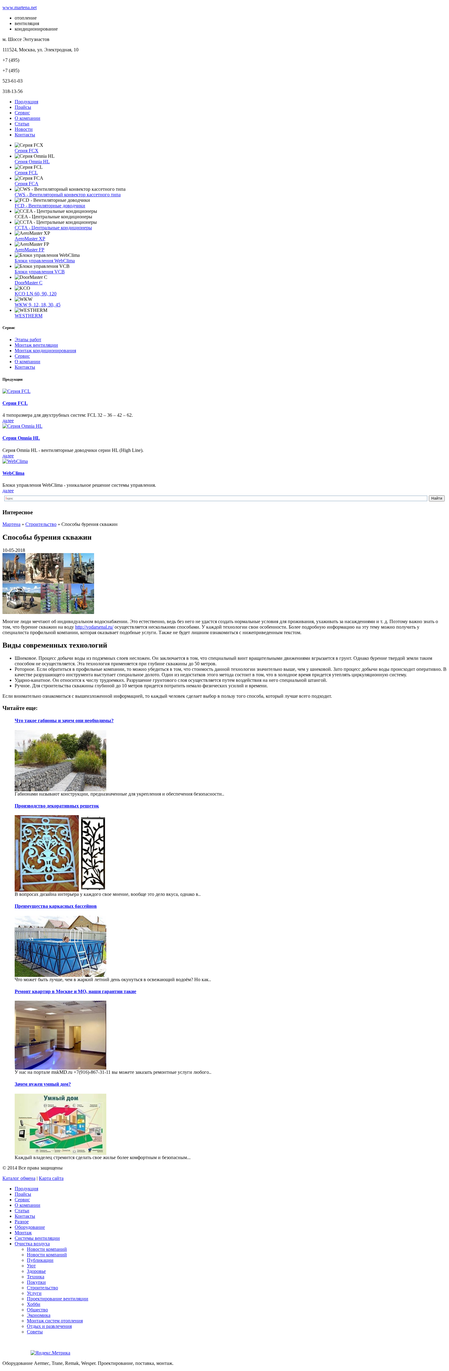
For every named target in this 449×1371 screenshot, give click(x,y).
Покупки (36, 1282)
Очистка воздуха (32, 1243)
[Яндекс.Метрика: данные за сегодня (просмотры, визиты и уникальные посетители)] (50, 1353)
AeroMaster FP (29, 249)
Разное (22, 1221)
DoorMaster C (28, 282)
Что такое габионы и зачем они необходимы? (64, 720)
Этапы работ (28, 339)
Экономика (38, 1315)
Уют (31, 1265)
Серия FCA (26, 183)
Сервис (22, 112)
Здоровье (36, 1271)
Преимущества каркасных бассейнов (56, 906)
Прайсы (23, 107)
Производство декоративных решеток (57, 805)
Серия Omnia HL (32, 161)
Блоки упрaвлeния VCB (40, 271)
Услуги (34, 1293)
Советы (35, 1331)
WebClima (13, 473)
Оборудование (30, 1227)
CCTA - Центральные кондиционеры (53, 227)
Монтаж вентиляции (36, 345)
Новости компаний (47, 1249)
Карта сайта (51, 1178)
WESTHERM (28, 315)
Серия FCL (26, 172)
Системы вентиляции (37, 1238)
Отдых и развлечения (49, 1326)
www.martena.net (19, 7)
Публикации (40, 1260)
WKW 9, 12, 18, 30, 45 (37, 304)
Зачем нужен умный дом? (43, 1084)
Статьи (22, 123)
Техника (35, 1276)
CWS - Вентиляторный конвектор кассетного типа (68, 194)
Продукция (26, 101)
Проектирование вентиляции (57, 1298)
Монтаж (23, 1232)
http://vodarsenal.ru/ (94, 627)
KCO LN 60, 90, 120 (36, 293)
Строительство (42, 1287)
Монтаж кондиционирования (45, 350)
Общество (37, 1309)
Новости (24, 129)
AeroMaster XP (30, 238)
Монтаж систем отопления (55, 1320)
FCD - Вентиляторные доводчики (50, 205)
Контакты (25, 134)
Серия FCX (26, 150)
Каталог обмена (18, 1178)
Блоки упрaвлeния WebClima (45, 260)
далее (8, 420)
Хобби (33, 1304)
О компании (27, 118)
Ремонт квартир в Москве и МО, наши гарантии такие (75, 991)
